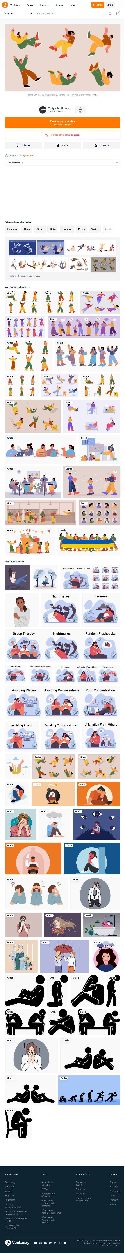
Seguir (80, 111)
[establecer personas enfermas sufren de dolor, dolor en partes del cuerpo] (22, 384)
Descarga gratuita (62, 123)
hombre (67, 227)
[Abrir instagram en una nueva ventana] (40, 1241)
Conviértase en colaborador (81, 1198)
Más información (15, 161)
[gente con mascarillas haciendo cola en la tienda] (40, 511)
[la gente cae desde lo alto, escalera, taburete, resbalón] (33, 414)
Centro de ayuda (79, 1182)
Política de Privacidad (108, 1241)
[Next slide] (113, 227)
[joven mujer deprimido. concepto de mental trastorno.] (22, 609)
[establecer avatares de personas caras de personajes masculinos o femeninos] (99, 511)
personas (12, 227)
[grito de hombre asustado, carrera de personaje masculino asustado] (28, 354)
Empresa (9, 1194)
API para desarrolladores (13, 1204)
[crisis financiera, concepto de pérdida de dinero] (99, 448)
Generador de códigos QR (12, 1225)
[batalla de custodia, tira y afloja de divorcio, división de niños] (91, 481)
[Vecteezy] (5, 5)
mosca (81, 227)
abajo (27, 227)
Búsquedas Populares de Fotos (47, 1211)
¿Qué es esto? (28, 155)
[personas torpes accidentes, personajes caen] (100, 384)
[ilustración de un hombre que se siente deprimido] (54, 823)
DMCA (44, 1187)
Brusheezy (10, 1180)
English (111, 1180)
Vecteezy (9, 1185)
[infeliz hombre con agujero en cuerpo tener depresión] (95, 892)
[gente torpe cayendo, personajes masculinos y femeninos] (99, 765)
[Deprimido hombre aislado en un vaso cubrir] (98, 792)
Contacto (78, 1187)
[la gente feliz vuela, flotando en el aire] (100, 301)
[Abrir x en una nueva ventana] (60, 1241)
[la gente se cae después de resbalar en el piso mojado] (59, 384)
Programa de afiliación (47, 1193)
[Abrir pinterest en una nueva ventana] (50, 1241)
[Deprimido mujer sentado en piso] (92, 857)
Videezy (9, 1189)
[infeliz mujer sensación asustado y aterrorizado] (31, 1054)
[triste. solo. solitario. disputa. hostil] (25, 989)
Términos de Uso (88, 1241)
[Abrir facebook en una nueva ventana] (35, 1241)
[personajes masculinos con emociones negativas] (60, 301)
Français (111, 1198)
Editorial (58, 5)
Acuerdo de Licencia (47, 1182)
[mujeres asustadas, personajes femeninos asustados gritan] (22, 301)
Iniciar (110, 5)
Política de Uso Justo (106, 1243)
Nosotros (78, 1192)
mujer (53, 227)
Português (112, 1189)
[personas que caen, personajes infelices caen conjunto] (53, 765)
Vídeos (43, 5)
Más (73, 5)
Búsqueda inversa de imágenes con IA (15, 1211)
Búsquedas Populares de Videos (47, 1221)
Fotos (30, 5)
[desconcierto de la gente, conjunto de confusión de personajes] (25, 325)
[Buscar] (110, 13)
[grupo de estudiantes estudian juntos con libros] (40, 448)
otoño (39, 227)
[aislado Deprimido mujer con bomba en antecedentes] (53, 792)
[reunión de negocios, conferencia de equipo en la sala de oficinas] (33, 481)
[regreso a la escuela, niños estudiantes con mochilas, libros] (87, 354)
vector (94, 227)
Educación (10, 1198)
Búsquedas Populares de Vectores (47, 1202)
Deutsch (111, 1194)
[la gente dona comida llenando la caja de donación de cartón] (30, 540)
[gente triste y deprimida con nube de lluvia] (91, 414)
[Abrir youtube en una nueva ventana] (65, 1241)
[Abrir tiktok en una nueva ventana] (55, 1241)
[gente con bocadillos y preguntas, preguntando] (84, 325)
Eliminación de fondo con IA (12, 1218)
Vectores (15, 5)
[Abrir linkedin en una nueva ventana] (45, 1241)
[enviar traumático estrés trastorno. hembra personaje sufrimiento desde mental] (60, 609)
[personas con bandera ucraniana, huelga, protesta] (88, 540)
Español (111, 1185)
